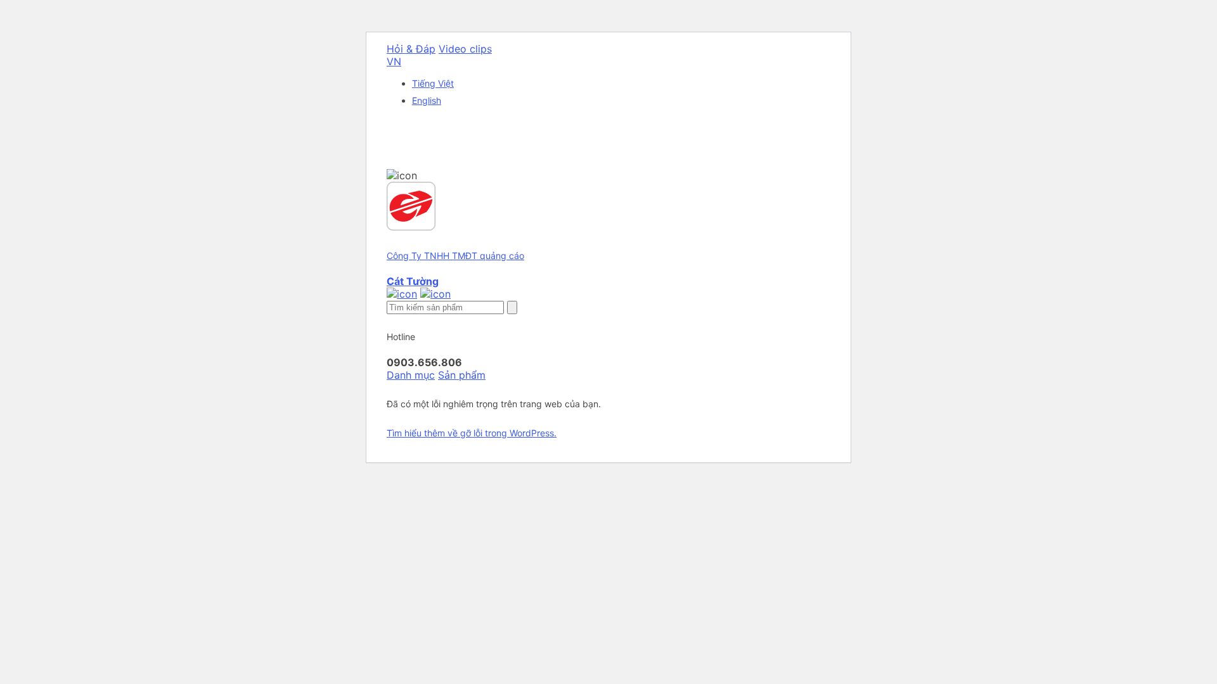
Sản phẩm (462, 375)
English (426, 100)
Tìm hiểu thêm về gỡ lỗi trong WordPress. (472, 433)
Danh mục (411, 375)
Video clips (465, 48)
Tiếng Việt (433, 83)
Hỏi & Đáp (411, 48)
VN (394, 61)
